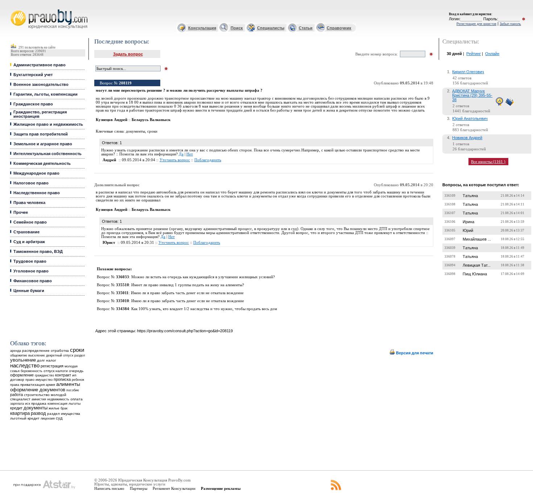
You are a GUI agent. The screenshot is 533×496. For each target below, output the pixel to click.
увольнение (23, 360)
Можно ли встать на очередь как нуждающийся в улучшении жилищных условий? (203, 277)
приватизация (32, 385)
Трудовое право (29, 261)
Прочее (20, 212)
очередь (76, 371)
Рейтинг (473, 53)
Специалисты (270, 28)
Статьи (306, 28)
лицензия (48, 418)
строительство (37, 395)
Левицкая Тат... (477, 265)
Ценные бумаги (28, 290)
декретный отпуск (59, 355)
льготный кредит (25, 418)
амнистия (39, 399)
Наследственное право (36, 193)
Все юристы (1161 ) (488, 161)
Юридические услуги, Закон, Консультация (15, 9)
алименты (68, 384)
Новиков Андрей (467, 138)
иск (27, 403)
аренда (15, 351)
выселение (36, 355)
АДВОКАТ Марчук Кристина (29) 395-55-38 (472, 95)
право (29, 380)
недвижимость (58, 399)
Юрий (468, 230)
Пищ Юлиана (475, 274)
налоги (61, 371)
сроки (77, 350)
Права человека (29, 202)
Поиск (237, 28)
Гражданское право (33, 104)
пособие (72, 390)
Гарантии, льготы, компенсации (45, 94)
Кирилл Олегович (468, 72)
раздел (79, 355)
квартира (20, 413)
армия (50, 385)
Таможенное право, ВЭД (38, 251)
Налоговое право (31, 183)
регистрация (52, 366)
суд (59, 418)
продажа (38, 403)
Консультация (202, 28)
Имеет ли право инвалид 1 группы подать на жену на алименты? (187, 285)
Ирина (468, 222)
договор (17, 380)
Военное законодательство (41, 84)
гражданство (44, 375)
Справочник (339, 28)
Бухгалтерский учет (33, 74)
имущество (44, 380)
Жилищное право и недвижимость (48, 124)
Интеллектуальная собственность (47, 153)
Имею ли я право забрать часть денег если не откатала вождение (187, 293)
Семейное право (30, 222)
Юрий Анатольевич (470, 118)
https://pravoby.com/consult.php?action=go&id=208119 (185, 331)
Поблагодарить (207, 160)
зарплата (17, 403)
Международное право (36, 173)
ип (74, 375)
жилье (54, 408)
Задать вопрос (128, 54)
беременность (31, 371)
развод (38, 413)
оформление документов (37, 389)
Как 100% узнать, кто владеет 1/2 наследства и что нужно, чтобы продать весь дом (204, 309)
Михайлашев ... (477, 239)
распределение (36, 351)
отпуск (49, 371)
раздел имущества (63, 414)
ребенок (78, 380)
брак (64, 408)
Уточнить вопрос (175, 160)
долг (41, 360)
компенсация (57, 403)
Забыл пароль (510, 24)
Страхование (26, 232)
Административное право (39, 65)
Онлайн (492, 53)
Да (181, 154)
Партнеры (138, 488)
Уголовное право (31, 271)
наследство (25, 365)
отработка (60, 351)
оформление (22, 375)
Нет (189, 154)
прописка (62, 379)
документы (35, 407)
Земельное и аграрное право (42, 144)
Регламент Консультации (174, 488)
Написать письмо (109, 488)
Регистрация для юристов (476, 24)
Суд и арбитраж (29, 241)
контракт (63, 375)
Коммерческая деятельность (42, 163)
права (14, 385)
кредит (16, 408)
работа (16, 394)
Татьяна (470, 195)
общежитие (18, 355)
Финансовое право (32, 281)
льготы (74, 403)
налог (51, 360)
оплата (76, 399)
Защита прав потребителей (40, 134)
